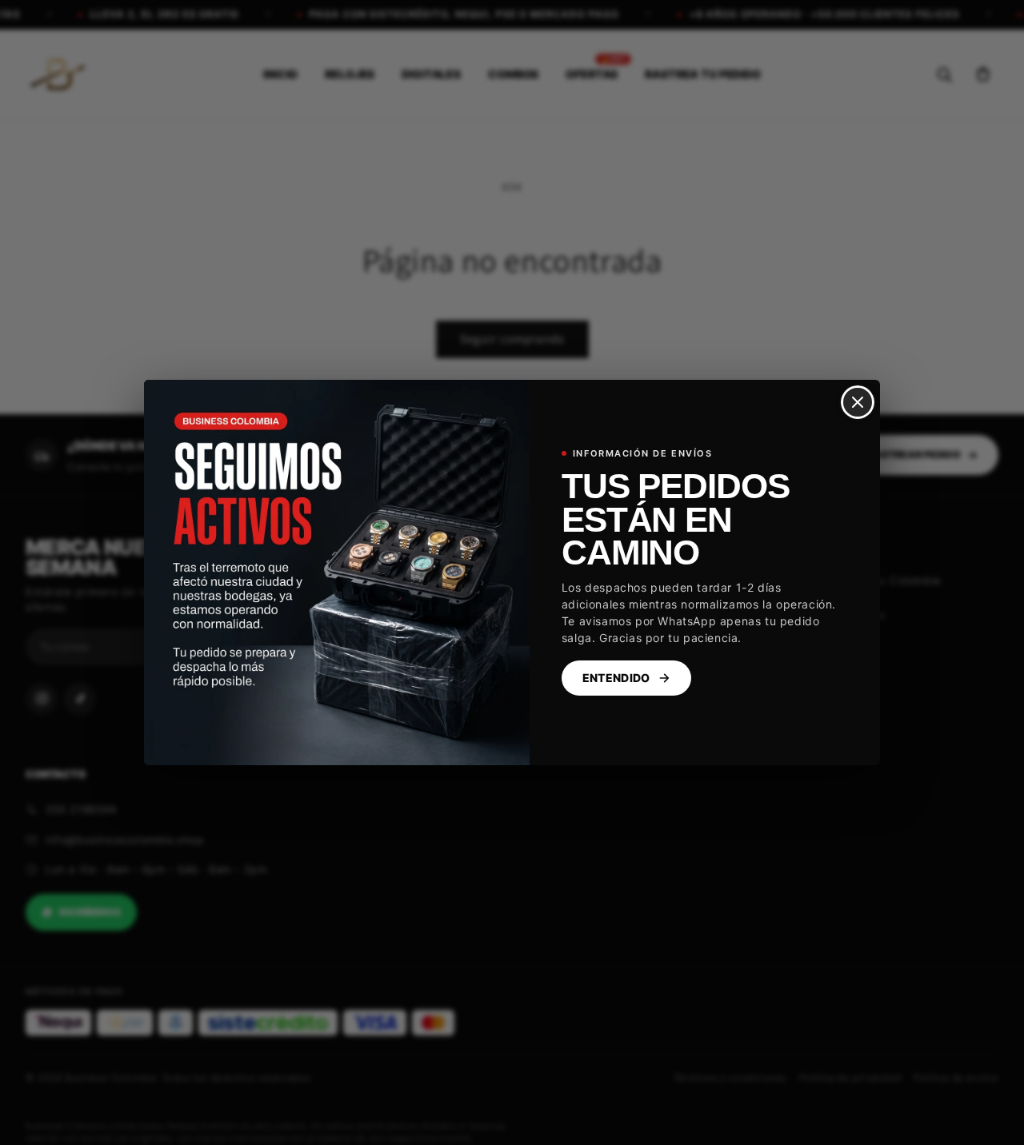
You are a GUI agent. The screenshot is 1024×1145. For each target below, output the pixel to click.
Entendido (616, 677)
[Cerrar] (857, 402)
